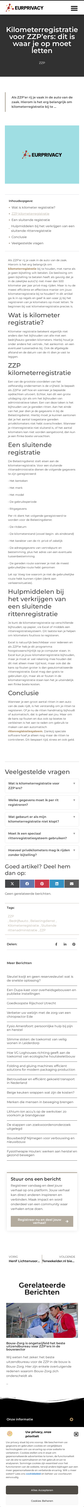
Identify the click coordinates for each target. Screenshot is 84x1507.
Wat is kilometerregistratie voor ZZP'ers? (42, 786)
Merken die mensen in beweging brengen (40, 1102)
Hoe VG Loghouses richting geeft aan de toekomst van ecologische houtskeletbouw (41, 1054)
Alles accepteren (42, 1490)
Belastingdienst (42, 921)
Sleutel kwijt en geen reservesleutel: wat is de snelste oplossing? (40, 978)
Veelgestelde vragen (28, 243)
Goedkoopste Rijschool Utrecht (31, 1003)
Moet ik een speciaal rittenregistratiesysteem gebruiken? (42, 836)
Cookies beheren (42, 1500)
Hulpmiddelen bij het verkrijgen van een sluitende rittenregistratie (43, 228)
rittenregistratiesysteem (25, 731)
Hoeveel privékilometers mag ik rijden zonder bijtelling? (42, 852)
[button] (76, 1434)
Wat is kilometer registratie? (33, 207)
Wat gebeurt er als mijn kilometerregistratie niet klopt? (42, 819)
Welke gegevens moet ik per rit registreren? (42, 802)
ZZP (42, 63)
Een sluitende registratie (31, 220)
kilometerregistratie (22, 268)
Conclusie (19, 237)
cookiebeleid (33, 1473)
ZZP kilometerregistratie (30, 214)
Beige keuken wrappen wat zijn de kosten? (40, 1092)
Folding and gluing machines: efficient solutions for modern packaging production (41, 1067)
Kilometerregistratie (23, 925)
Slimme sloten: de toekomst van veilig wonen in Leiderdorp (37, 1041)
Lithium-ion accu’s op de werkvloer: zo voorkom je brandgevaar (36, 1113)
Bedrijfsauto (18, 921)
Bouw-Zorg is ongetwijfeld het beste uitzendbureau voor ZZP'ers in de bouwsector (35, 1346)
